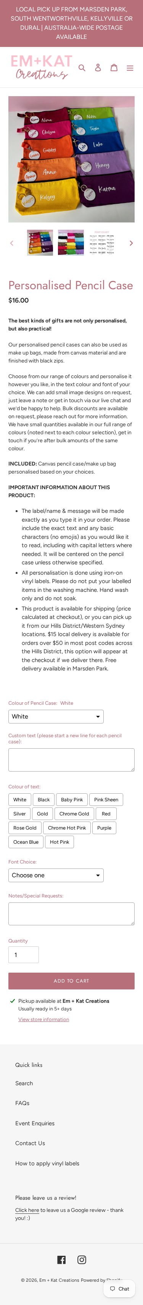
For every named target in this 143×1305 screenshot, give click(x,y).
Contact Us (30, 1143)
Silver (19, 814)
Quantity (18, 941)
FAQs (22, 1103)
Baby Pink (72, 799)
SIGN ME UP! (71, 1270)
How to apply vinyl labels (47, 1163)
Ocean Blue (26, 842)
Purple (104, 828)
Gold (42, 814)
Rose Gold (25, 828)
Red (106, 814)
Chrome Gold (74, 814)
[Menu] (130, 67)
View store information (43, 1019)
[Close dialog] (136, 1185)
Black (44, 799)
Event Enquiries (35, 1123)
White (19, 799)
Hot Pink (59, 842)
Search (24, 1083)
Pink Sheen (106, 799)
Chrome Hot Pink (67, 828)
